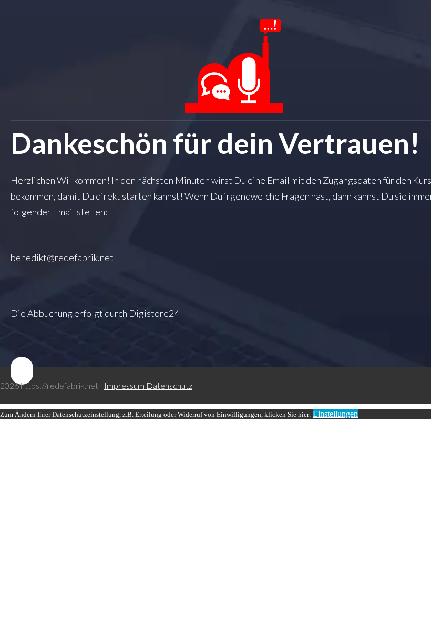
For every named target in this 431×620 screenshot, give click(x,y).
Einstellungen (335, 413)
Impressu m (125, 385)
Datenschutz (169, 385)
